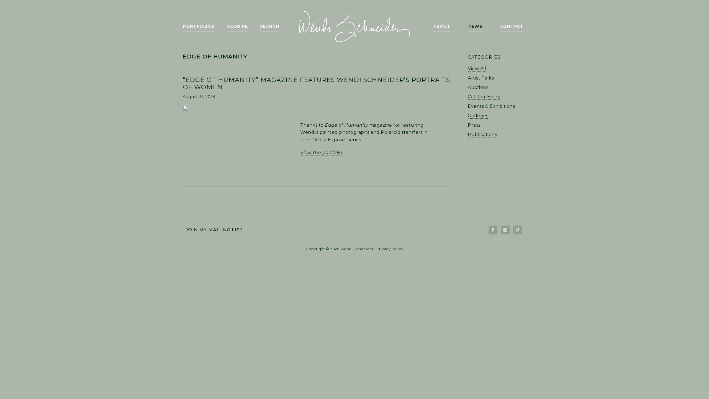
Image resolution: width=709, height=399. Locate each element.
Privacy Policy (390, 249)
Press (474, 125)
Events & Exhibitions (491, 106)
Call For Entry (484, 96)
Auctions (478, 87)
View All (477, 68)
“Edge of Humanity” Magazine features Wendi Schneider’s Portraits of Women (316, 83)
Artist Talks (481, 78)
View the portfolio (321, 152)
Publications (482, 134)
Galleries (478, 115)
